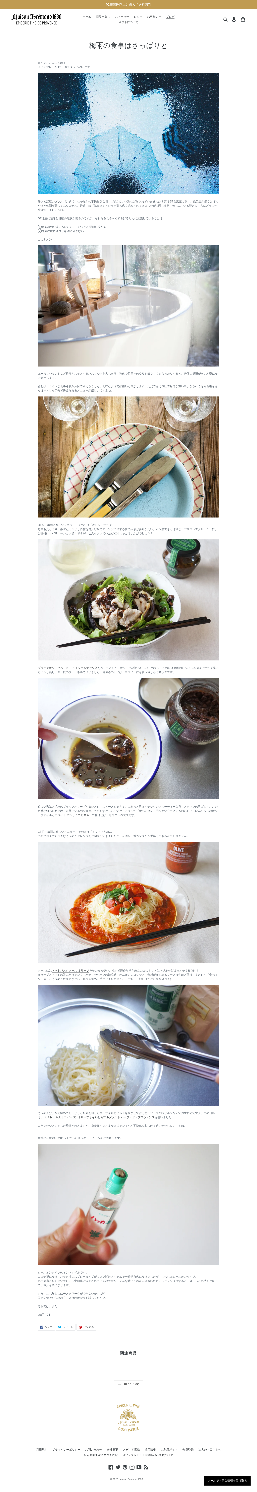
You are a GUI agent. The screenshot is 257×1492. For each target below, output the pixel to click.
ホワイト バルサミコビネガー (73, 815)
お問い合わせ (93, 1449)
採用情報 (150, 1449)
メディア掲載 (131, 1449)
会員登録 (188, 1449)
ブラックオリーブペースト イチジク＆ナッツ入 (68, 668)
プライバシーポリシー (66, 1449)
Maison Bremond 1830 (131, 1479)
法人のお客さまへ (209, 1449)
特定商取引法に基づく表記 (101, 1455)
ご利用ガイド (169, 1449)
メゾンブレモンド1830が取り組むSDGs (147, 1455)
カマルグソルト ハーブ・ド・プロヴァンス (127, 1117)
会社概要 (112, 1449)
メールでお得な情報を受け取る (227, 1481)
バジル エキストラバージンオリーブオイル (70, 1117)
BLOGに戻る (131, 1384)
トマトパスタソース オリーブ (70, 970)
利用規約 (41, 1449)
